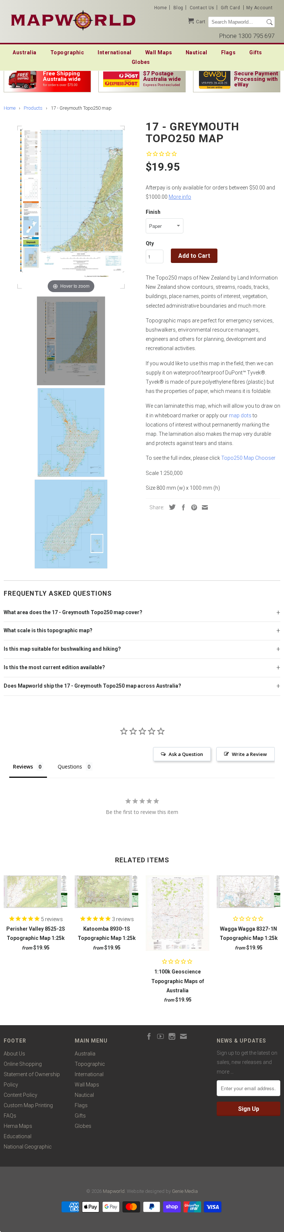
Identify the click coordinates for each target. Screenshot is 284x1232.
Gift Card (230, 7)
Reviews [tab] (23, 766)
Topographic (67, 52)
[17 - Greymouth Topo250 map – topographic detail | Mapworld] (71, 432)
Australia (25, 52)
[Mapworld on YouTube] (160, 1036)
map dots (240, 415)
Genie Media (185, 1191)
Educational (17, 1136)
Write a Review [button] (249, 754)
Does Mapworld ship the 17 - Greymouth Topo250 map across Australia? (92, 686)
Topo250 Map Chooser (248, 458)
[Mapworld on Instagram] (172, 1036)
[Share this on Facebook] (181, 507)
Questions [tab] (70, 766)
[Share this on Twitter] (170, 507)
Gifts (255, 52)
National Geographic (28, 1147)
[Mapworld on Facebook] (149, 1036)
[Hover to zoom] (71, 207)
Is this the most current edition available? (54, 667)
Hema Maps (18, 1126)
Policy (11, 1085)
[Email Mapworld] (183, 1036)
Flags (228, 52)
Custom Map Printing (28, 1105)
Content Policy (20, 1095)
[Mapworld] (73, 19)
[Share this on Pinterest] (192, 507)
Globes (141, 62)
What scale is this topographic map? (48, 630)
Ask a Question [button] (186, 754)
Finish (153, 212)
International (115, 52)
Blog (178, 7)
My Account (259, 7)
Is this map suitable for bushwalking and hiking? (62, 649)
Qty (150, 243)
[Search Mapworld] (270, 22)
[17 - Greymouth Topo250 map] (71, 341)
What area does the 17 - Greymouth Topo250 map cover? (73, 612)
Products (33, 108)
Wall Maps (158, 52)
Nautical (196, 52)
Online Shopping (23, 1064)
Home (160, 7)
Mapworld (114, 1191)
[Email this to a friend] (203, 507)
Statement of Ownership (32, 1074)
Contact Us (202, 7)
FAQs (10, 1116)
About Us (14, 1054)
